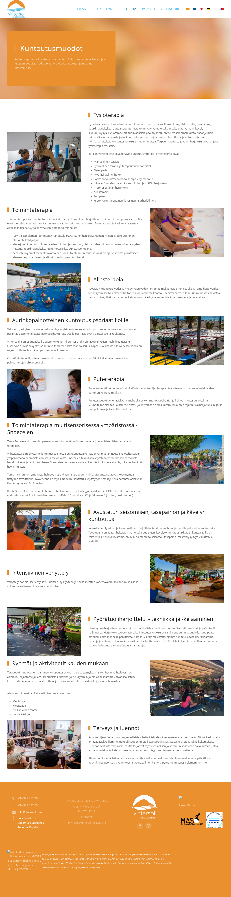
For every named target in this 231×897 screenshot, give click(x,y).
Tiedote (87, 817)
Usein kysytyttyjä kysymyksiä (86, 809)
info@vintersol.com (30, 812)
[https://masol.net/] (192, 819)
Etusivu (82, 9)
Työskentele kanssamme (87, 823)
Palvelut (148, 9)
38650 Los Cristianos (31, 822)
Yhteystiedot (171, 9)
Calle (21, 818)
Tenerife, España (28, 827)
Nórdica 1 (30, 818)
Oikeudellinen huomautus (87, 800)
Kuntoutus (128, 9)
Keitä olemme (104, 9)
